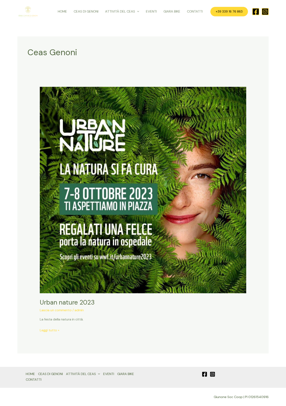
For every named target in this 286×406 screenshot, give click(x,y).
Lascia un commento (56, 310)
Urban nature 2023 (67, 302)
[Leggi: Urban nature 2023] (143, 190)
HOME (62, 11)
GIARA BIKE (172, 11)
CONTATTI (195, 11)
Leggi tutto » (49, 329)
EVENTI (151, 11)
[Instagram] (265, 11)
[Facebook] (255, 11)
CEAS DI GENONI (86, 11)
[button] (137, 11)
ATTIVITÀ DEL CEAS (120, 11)
